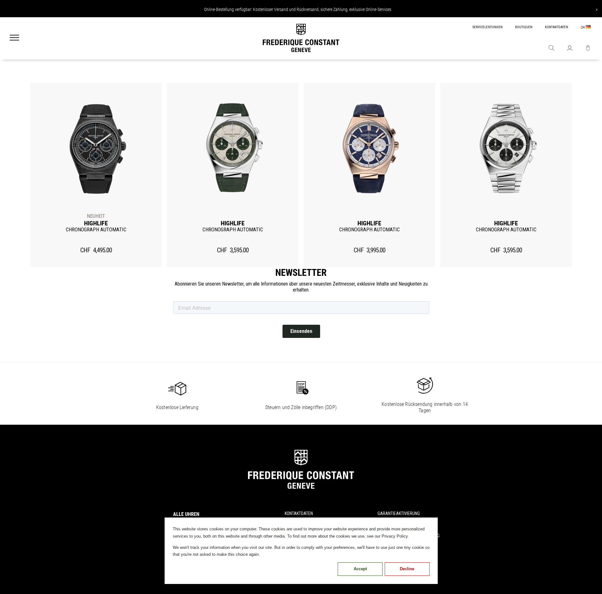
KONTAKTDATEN (556, 27)
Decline (407, 568)
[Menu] (14, 38)
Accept (360, 568)
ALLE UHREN (186, 514)
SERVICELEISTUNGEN (488, 27)
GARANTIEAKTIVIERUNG (399, 513)
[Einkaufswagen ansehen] (588, 48)
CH (583, 27)
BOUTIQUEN (523, 27)
